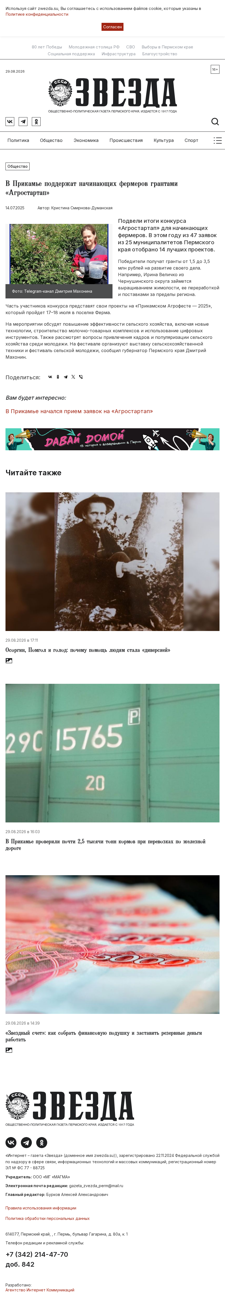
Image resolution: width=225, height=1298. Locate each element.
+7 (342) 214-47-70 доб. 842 (36, 1259)
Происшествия (126, 140)
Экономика (86, 140)
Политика (18, 140)
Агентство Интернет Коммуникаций (39, 1290)
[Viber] (81, 377)
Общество (51, 140)
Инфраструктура (119, 53)
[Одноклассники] (58, 377)
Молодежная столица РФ (94, 47)
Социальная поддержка (71, 53)
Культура (164, 140)
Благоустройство (159, 53)
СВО (130, 47)
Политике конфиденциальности (36, 14)
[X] (73, 377)
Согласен (112, 26)
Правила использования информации (40, 1208)
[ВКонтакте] (50, 377)
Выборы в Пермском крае (167, 47)
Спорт (191, 140)
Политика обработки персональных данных (47, 1218)
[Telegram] (65, 377)
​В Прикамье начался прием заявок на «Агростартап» (79, 411)
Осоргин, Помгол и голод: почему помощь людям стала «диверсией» (87, 650)
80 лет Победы (47, 47)
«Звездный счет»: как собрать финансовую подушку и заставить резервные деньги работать (103, 1037)
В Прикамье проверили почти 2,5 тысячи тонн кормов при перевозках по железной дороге (105, 845)
